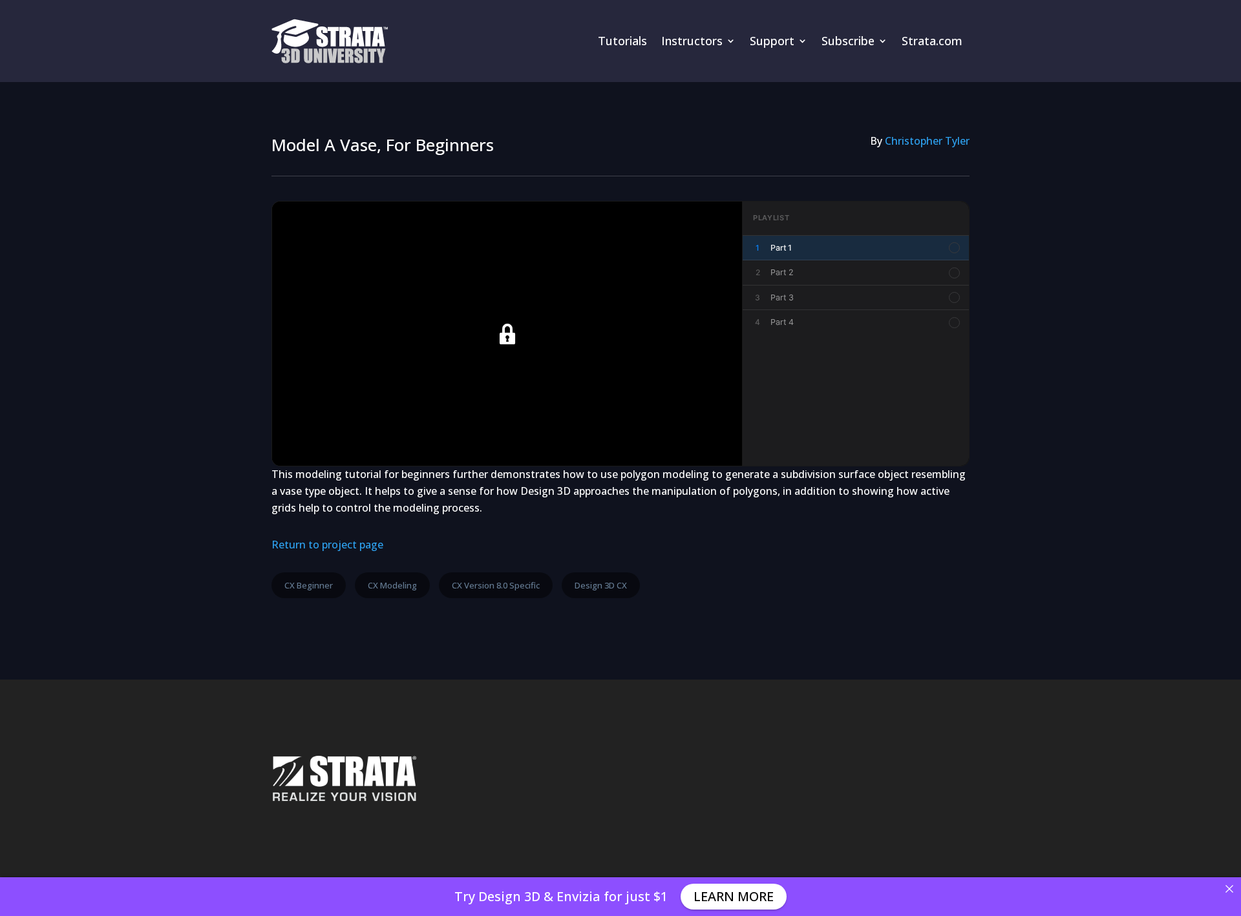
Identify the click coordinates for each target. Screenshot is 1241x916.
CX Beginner (308, 585)
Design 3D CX (601, 585)
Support (772, 40)
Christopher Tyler (927, 141)
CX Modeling (392, 585)
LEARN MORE (734, 896)
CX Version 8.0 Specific (496, 585)
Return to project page (327, 544)
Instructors (692, 40)
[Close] (1229, 888)
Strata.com (932, 40)
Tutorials (622, 40)
